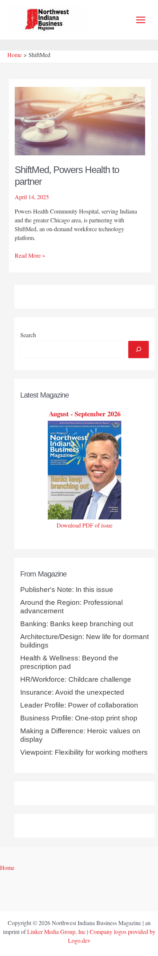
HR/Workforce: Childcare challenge (75, 679)
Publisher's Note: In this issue (66, 589)
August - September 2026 (85, 414)
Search (28, 335)
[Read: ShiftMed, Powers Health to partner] (80, 120)
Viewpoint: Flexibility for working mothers (84, 752)
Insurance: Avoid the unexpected (72, 692)
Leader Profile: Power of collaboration (79, 705)
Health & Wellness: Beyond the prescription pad (69, 662)
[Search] (138, 349)
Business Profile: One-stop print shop (78, 718)
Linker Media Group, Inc (56, 931)
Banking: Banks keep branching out (76, 624)
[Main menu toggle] (141, 20)
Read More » (30, 255)
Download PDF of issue (84, 525)
